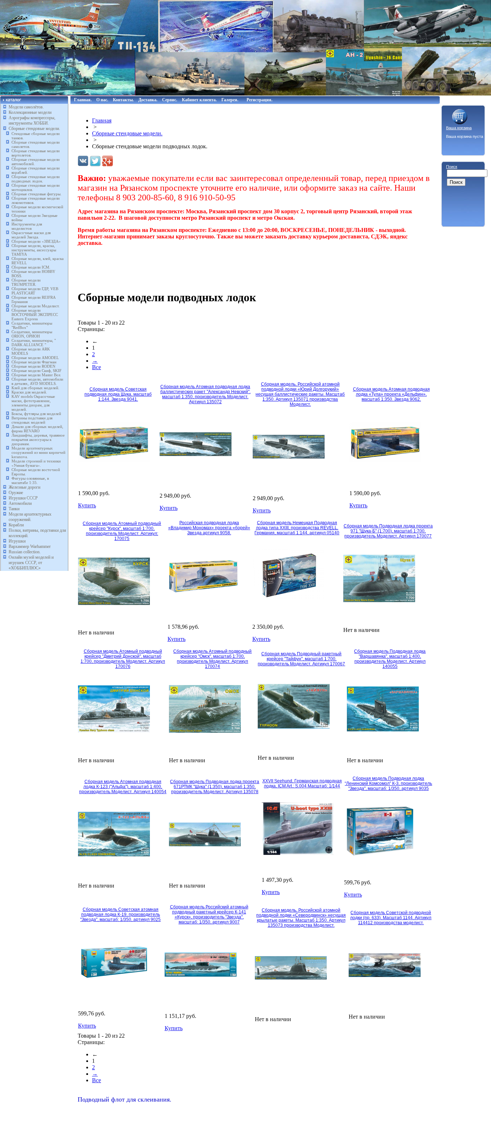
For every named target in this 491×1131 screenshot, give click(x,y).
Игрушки (17, 541)
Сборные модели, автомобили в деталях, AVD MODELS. (37, 381)
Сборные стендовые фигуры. (36, 194)
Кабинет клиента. (199, 99)
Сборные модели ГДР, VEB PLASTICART (35, 291)
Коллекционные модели (30, 112)
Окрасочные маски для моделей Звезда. (31, 235)
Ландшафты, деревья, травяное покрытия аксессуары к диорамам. (38, 439)
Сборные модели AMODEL (35, 357)
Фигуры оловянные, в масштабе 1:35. (30, 480)
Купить (87, 505)
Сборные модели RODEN (33, 366)
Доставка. (147, 99)
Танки (14, 508)
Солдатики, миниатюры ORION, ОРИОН (32, 334)
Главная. (83, 99)
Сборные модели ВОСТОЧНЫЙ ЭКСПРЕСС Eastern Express (35, 314)
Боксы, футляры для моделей (36, 413)
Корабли (16, 524)
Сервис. (169, 99)
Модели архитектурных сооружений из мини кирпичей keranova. (38, 452)
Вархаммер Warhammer (30, 546)
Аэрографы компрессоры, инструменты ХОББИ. (32, 120)
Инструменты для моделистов (27, 226)
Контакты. (123, 99)
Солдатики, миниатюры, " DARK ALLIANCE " (34, 342)
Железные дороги (24, 487)
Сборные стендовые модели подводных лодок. (36, 178)
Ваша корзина (459, 128)
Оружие (16, 492)
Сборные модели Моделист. (36, 306)
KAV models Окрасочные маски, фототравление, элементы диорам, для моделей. (33, 402)
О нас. (102, 99)
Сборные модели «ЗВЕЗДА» (36, 241)
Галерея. (229, 99)
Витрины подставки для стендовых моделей (32, 420)
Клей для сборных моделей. (35, 388)
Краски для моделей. (29, 392)
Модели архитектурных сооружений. (30, 517)
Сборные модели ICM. (31, 267)
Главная (101, 120)
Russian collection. (25, 551)
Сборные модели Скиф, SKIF (36, 370)
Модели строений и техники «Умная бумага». (36, 463)
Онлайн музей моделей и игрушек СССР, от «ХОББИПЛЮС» (31, 563)
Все (96, 367)
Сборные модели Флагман (34, 362)
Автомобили (20, 503)
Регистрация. (259, 99)
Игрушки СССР (23, 498)
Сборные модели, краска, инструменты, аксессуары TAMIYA (34, 249)
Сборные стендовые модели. (34, 128)
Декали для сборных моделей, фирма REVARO (37, 428)
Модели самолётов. (26, 107)
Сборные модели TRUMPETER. (26, 282)
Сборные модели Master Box (36, 375)
